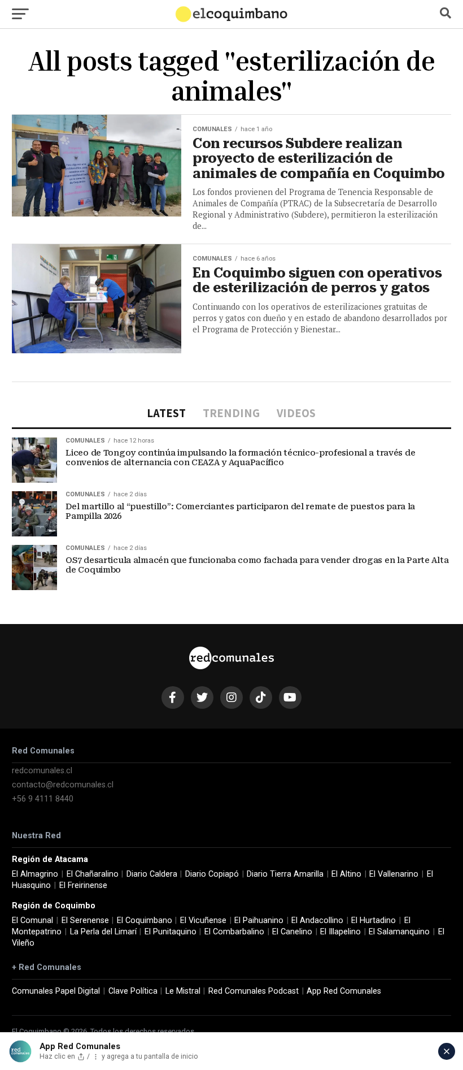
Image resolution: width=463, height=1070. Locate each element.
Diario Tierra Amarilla (285, 874)
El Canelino (292, 932)
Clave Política (133, 991)
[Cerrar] (446, 1051)
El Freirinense (83, 885)
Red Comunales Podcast (253, 991)
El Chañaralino (93, 874)
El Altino (346, 874)
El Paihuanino (258, 920)
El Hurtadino (373, 920)
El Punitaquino (170, 932)
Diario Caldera (151, 874)
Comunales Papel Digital (56, 991)
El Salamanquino (399, 932)
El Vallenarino (393, 874)
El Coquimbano (144, 920)
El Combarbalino (234, 932)
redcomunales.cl (42, 771)
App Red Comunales (344, 991)
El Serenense (85, 920)
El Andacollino (317, 920)
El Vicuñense (203, 920)
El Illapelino (340, 932)
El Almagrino (35, 874)
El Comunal (32, 920)
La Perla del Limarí (103, 932)
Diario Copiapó (212, 874)
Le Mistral (182, 991)
